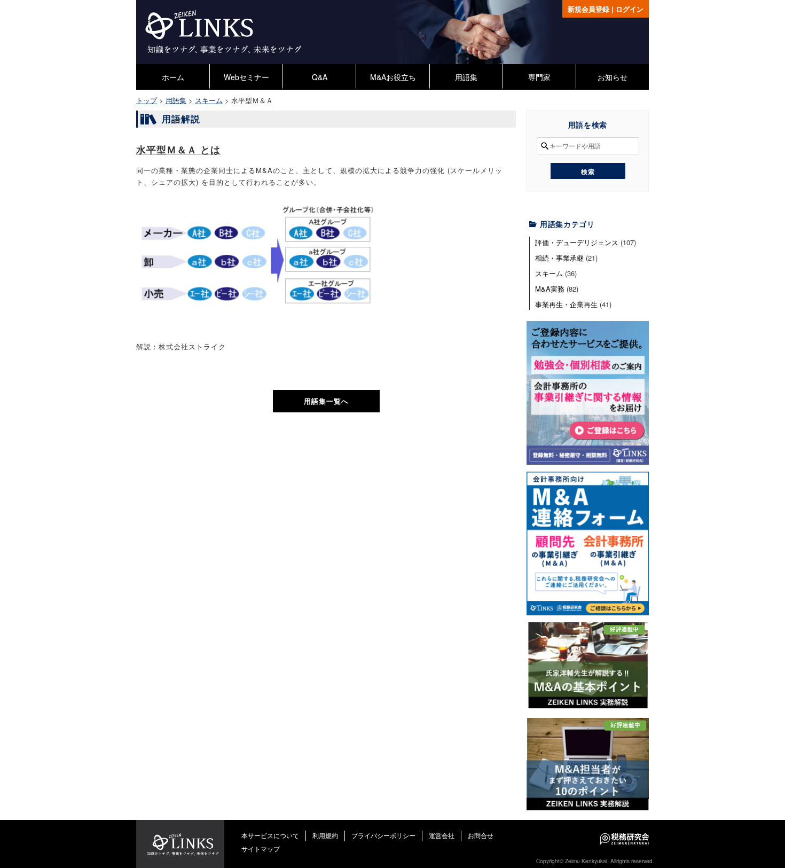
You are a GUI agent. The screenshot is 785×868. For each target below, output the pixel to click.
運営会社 (441, 835)
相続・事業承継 (559, 258)
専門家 (539, 77)
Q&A (319, 77)
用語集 (466, 77)
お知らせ (612, 77)
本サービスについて (270, 835)
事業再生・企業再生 (566, 304)
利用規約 (325, 835)
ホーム (173, 77)
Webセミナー (246, 77)
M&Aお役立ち (393, 77)
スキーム (549, 273)
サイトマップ (260, 848)
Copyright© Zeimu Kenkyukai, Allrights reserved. (595, 861)
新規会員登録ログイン (605, 8)
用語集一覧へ (326, 401)
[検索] (588, 171)
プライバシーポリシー (383, 835)
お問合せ (480, 835)
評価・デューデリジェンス (576, 242)
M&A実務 (549, 289)
